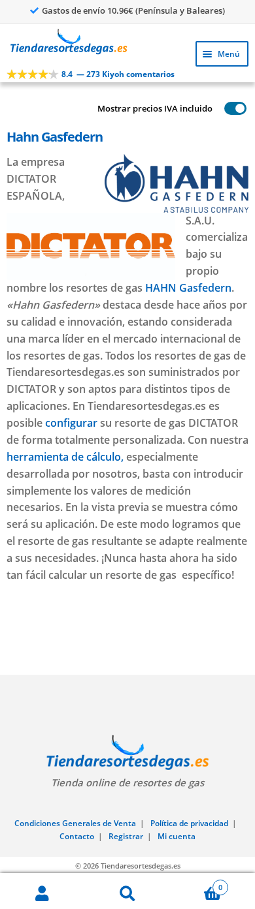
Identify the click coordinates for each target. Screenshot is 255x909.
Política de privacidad (189, 823)
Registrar (126, 836)
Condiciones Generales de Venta (75, 823)
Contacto (77, 836)
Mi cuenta (177, 836)
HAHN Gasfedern (188, 288)
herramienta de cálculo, (65, 457)
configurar (71, 423)
